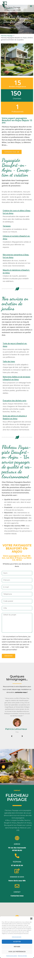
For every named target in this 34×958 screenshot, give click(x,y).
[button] (31, 918)
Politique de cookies (11, 955)
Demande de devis (17, 877)
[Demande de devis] (17, 871)
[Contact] (17, 886)
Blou (8, 820)
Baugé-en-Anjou (10, 823)
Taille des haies (9, 361)
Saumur (27, 820)
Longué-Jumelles (17, 820)
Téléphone (17, 862)
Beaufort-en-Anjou (24, 823)
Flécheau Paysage (7, 35)
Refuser (17, 946)
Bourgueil (8, 825)
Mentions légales (22, 955)
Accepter (17, 941)
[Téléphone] (17, 855)
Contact (17, 892)
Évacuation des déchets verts (14, 401)
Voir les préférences (17, 951)
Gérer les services (16, 936)
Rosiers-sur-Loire (23, 825)
